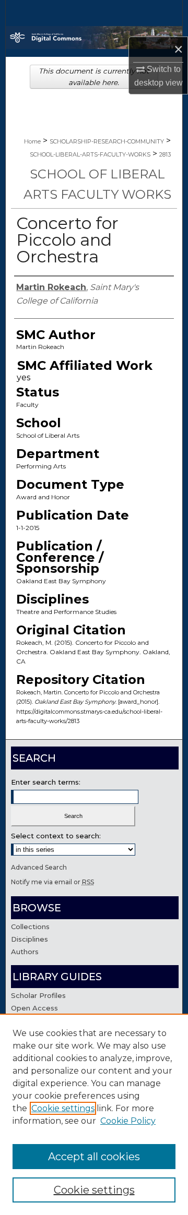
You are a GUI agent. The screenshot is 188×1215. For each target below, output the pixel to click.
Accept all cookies (94, 1156)
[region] (94, 1114)
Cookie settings (63, 1108)
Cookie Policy (128, 1121)
